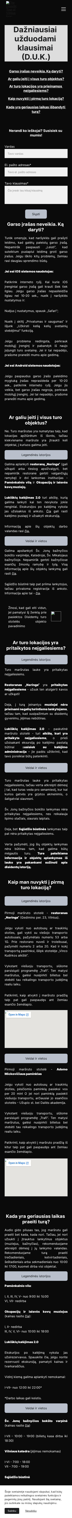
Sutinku (12, 1510)
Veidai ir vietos (36, 541)
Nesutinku (30, 1510)
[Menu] (63, 9)
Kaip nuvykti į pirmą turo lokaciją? (36, 99)
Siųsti (36, 214)
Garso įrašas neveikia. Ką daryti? (36, 71)
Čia (48, 511)
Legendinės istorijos (36, 455)
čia (14, 573)
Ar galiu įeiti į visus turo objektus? (36, 79)
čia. (27, 531)
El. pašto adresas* (18, 165)
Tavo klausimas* (16, 183)
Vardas (10, 146)
